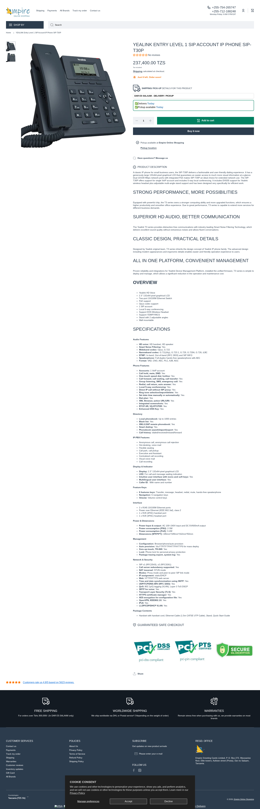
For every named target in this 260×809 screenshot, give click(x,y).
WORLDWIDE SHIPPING (130, 710)
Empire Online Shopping (244, 799)
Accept (128, 801)
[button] (252, 10)
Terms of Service (77, 754)
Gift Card (10, 773)
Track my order (13, 754)
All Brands (11, 776)
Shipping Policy (76, 761)
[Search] (50, 25)
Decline (168, 801)
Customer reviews (14, 765)
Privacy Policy (77, 793)
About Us (73, 746)
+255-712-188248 (224, 11)
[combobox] (151, 25)
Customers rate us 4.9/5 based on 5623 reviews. (48, 682)
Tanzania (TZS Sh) (16, 798)
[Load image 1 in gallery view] (11, 46)
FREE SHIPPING (45, 710)
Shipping (137, 71)
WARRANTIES (214, 710)
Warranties (11, 761)
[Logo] (18, 10)
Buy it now (193, 131)
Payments (10, 750)
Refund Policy (75, 757)
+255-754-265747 (224, 7)
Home (8, 33)
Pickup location (149, 148)
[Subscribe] (187, 753)
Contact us (11, 746)
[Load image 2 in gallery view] (11, 57)
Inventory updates (14, 769)
